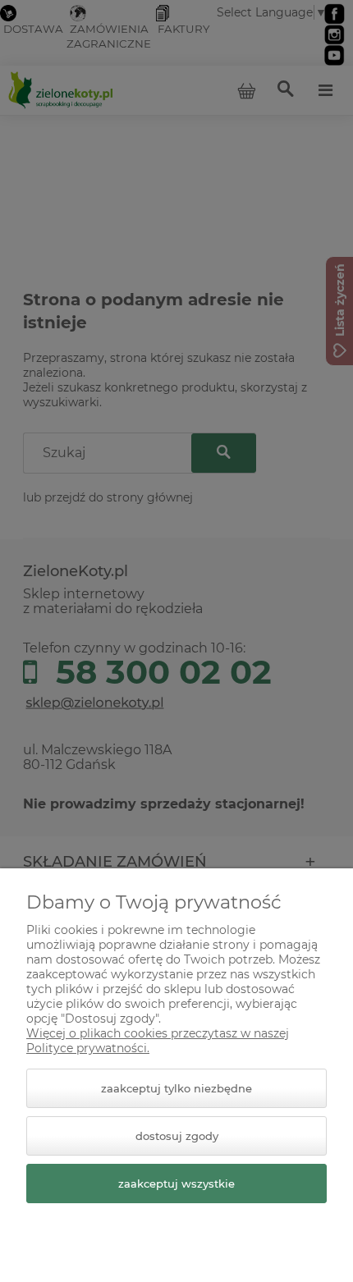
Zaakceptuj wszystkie (176, 1183)
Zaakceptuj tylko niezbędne (176, 1088)
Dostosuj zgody (176, 1135)
